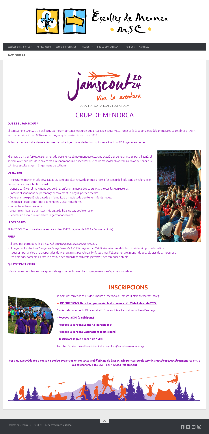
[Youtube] (194, 427)
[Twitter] (188, 427)
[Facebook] (183, 427)
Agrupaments (44, 46)
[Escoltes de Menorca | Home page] (104, 21)
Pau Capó (67, 425)
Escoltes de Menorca (18, 46)
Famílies (130, 46)
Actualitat (144, 46)
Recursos (86, 46)
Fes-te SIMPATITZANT (109, 46)
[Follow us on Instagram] (199, 427)
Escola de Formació (66, 46)
